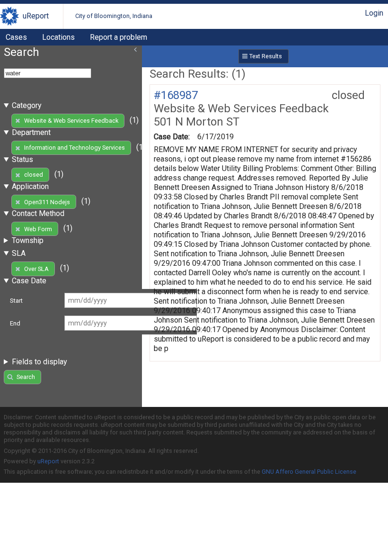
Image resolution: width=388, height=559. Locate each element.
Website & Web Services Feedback (71, 120)
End (15, 323)
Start (16, 300)
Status (22, 159)
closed (33, 174)
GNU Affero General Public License (309, 471)
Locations (58, 37)
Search (26, 376)
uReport (36, 15)
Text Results (265, 56)
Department (31, 132)
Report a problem (118, 37)
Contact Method (38, 213)
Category (27, 105)
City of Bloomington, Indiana (113, 15)
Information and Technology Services (74, 147)
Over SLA (36, 268)
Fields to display (39, 361)
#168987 (176, 95)
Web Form (38, 229)
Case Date (29, 280)
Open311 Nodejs (47, 202)
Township (28, 240)
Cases (16, 37)
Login (374, 13)
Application (30, 186)
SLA (19, 253)
